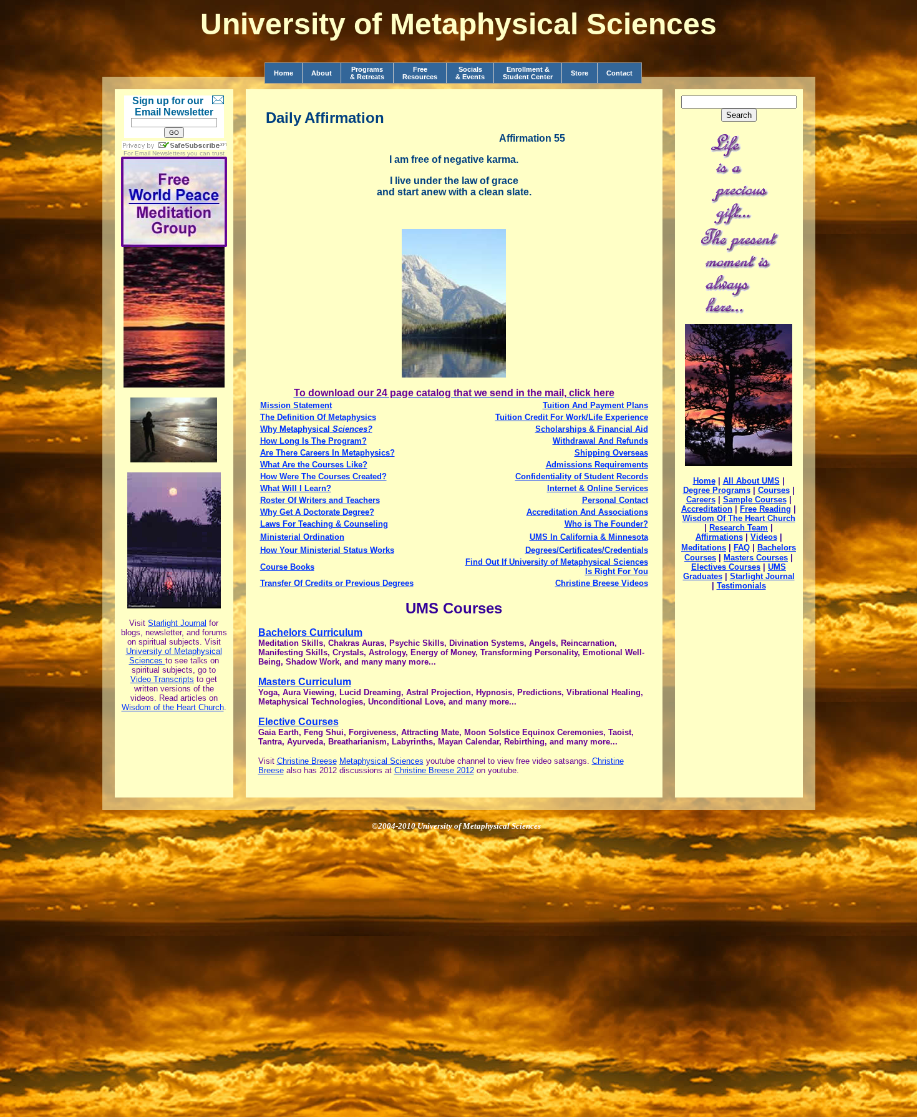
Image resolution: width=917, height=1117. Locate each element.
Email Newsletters (160, 153)
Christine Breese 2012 (434, 770)
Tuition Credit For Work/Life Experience (571, 417)
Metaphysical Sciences (381, 761)
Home (283, 73)
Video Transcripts (162, 679)
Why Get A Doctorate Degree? (317, 512)
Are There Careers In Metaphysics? (327, 452)
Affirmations (719, 537)
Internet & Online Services (597, 488)
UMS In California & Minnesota (589, 537)
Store (579, 73)
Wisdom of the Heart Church (173, 707)
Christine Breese (307, 761)
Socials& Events (470, 73)
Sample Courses (755, 499)
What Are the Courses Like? (313, 464)
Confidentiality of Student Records (581, 476)
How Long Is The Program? (313, 441)
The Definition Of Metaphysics (318, 417)
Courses (774, 490)
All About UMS (751, 480)
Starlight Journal (177, 623)
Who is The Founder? (606, 524)
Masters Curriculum (304, 681)
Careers (701, 499)
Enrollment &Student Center (528, 73)
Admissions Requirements (597, 464)
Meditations (703, 547)
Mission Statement (296, 405)
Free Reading (765, 509)
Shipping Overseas (611, 452)
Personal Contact (615, 500)
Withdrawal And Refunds (600, 441)
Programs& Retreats (367, 73)
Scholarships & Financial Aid (591, 429)
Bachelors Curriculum (310, 632)
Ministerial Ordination (302, 537)
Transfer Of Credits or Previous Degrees (337, 583)
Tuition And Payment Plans (595, 405)
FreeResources (419, 73)
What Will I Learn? (295, 488)
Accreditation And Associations (587, 512)
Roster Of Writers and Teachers (320, 500)
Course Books (287, 567)
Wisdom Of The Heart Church (738, 518)
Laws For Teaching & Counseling (324, 524)
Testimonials (741, 585)
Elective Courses (298, 721)
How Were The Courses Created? (323, 476)
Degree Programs (716, 490)
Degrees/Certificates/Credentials (586, 550)
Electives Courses (725, 567)
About (321, 73)
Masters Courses (756, 557)
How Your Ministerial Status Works (327, 550)
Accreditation (706, 509)
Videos (763, 537)
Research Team (738, 527)
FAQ (742, 547)
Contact (619, 73)
